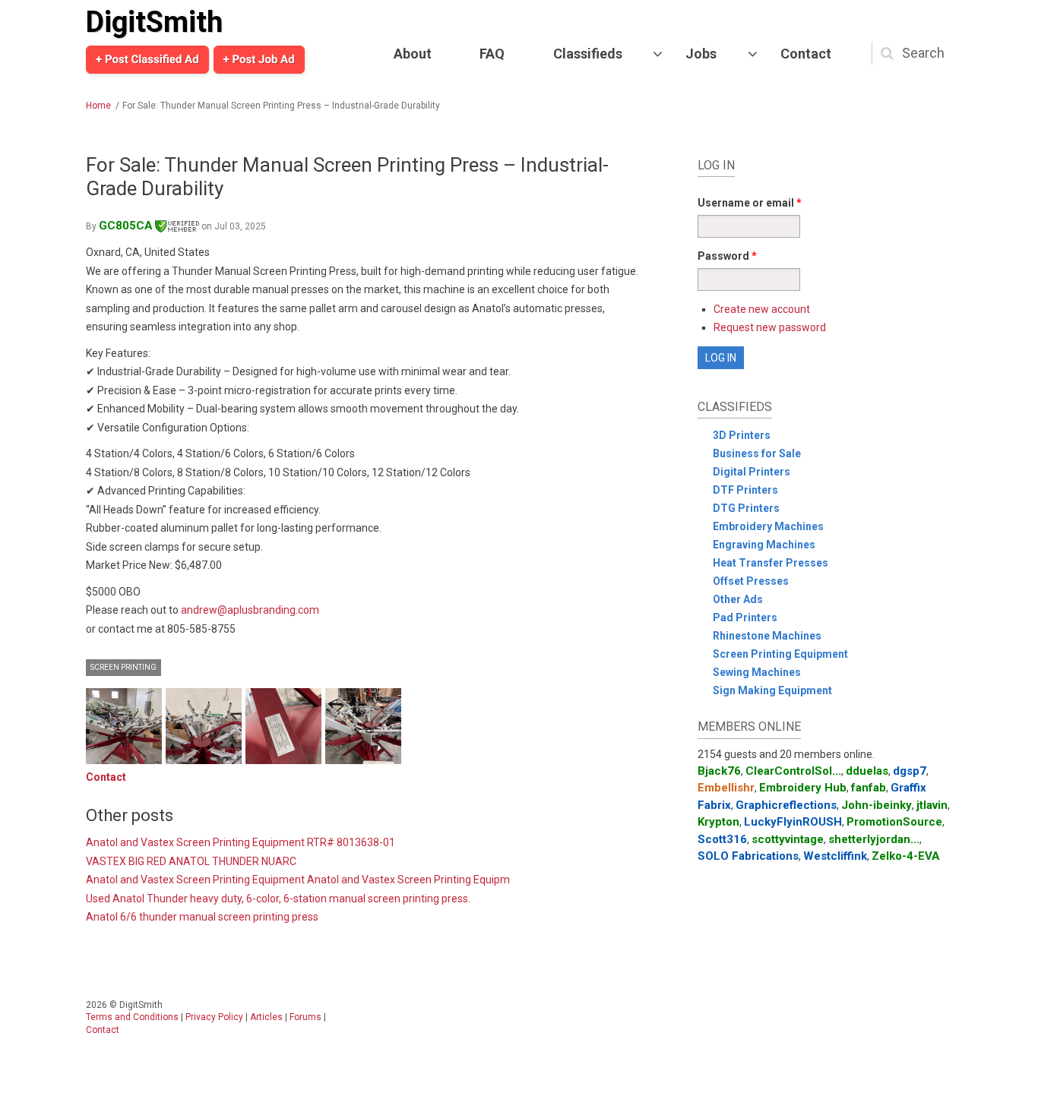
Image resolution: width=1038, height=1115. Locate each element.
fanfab (868, 787)
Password (727, 256)
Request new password (770, 327)
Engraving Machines (764, 545)
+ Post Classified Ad (147, 59)
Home (98, 105)
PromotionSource (894, 822)
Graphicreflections (786, 805)
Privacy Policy (214, 1017)
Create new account (762, 309)
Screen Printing (123, 667)
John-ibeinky (876, 805)
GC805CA (126, 225)
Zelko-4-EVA (906, 856)
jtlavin (932, 805)
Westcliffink (835, 856)
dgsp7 (909, 771)
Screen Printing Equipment (780, 654)
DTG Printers (746, 508)
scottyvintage (788, 839)
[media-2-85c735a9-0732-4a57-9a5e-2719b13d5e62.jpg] (204, 726)
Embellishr (726, 787)
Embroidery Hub (803, 787)
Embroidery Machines (768, 526)
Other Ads (738, 599)
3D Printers (742, 435)
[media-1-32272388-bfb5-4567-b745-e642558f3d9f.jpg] (124, 726)
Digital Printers (751, 472)
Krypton (718, 822)
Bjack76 (719, 771)
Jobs (701, 54)
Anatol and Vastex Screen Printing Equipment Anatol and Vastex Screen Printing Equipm (298, 879)
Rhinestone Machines (767, 636)
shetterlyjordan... (873, 839)
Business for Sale (757, 453)
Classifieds (587, 54)
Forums (305, 1017)
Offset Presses (751, 581)
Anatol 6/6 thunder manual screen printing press (202, 917)
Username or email (750, 203)
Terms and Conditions (132, 1017)
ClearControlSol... (793, 771)
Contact (805, 54)
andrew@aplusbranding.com (250, 610)
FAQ (492, 54)
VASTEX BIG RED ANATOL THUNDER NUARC (191, 861)
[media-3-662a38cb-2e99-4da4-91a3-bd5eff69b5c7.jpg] (363, 726)
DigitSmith (154, 22)
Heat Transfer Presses (770, 563)
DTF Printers (745, 490)
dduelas (867, 771)
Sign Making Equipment (772, 690)
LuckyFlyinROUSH (793, 822)
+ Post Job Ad (259, 59)
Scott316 (722, 839)
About (413, 54)
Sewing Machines (757, 672)
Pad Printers (745, 617)
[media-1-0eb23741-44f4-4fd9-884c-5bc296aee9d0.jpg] (283, 726)
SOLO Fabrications (748, 856)
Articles (266, 1017)
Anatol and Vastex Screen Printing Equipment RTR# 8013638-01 (240, 842)
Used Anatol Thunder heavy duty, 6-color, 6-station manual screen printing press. (278, 898)
